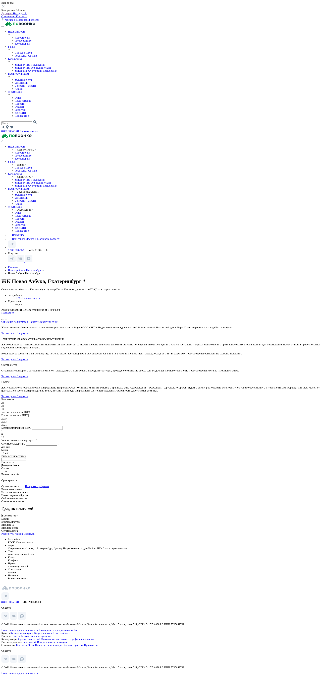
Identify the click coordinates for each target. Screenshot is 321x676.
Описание (7, 321)
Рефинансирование (26, 55)
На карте (34, 321)
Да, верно (7, 13)
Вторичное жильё (44, 633)
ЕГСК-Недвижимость (27, 298)
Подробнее (7, 312)
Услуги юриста (23, 79)
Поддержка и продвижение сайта (58, 630)
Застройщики (22, 43)
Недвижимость (16, 31)
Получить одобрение (37, 486)
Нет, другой (20, 13)
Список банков (23, 52)
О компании (8, 16)
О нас (18, 97)
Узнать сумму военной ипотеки (33, 67)
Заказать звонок (29, 131)
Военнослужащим (18, 73)
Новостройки (22, 37)
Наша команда (23, 100)
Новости (20, 103)
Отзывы (19, 106)
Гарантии (20, 109)
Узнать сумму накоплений (30, 64)
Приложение (22, 115)
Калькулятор (15, 58)
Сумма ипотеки (50, 639)
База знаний (21, 82)
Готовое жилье (23, 40)
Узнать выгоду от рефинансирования (36, 70)
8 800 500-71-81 (10, 131)
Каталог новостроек (21, 633)
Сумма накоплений (29, 639)
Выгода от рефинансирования (77, 639)
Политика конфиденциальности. (20, 630)
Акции (19, 88)
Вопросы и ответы (25, 85)
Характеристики (48, 321)
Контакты (21, 16)
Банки (11, 46)
